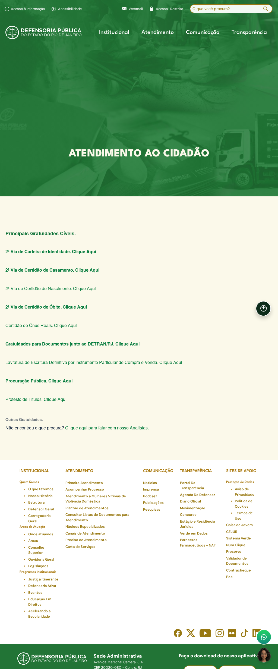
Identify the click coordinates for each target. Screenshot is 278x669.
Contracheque (238, 570)
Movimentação (192, 508)
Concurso (188, 514)
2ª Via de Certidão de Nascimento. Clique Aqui (50, 288)
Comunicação (202, 32)
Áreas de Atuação (33, 527)
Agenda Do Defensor (197, 494)
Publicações (153, 502)
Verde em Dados (194, 533)
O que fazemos (40, 489)
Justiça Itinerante (43, 579)
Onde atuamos (40, 534)
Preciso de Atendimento (86, 540)
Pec (229, 576)
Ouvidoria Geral (41, 559)
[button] (67, 9)
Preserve (233, 551)
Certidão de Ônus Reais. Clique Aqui (41, 325)
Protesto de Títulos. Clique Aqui (36, 399)
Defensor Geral (41, 509)
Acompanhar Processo (84, 489)
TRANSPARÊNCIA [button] (196, 471)
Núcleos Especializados (85, 526)
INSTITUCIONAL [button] (34, 471)
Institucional (114, 32)
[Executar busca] (265, 9)
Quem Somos (29, 482)
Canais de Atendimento (85, 533)
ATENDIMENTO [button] (79, 471)
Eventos (35, 592)
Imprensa (151, 489)
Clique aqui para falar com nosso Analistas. (107, 428)
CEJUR (231, 531)
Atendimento (157, 32)
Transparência (249, 32)
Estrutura (36, 502)
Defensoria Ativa (42, 585)
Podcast (150, 496)
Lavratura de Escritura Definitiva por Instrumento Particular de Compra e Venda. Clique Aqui (93, 362)
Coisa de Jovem (239, 525)
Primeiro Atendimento (84, 482)
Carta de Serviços (80, 546)
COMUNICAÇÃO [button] (158, 471)
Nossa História (40, 496)
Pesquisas (151, 509)
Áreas (33, 540)
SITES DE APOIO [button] (241, 471)
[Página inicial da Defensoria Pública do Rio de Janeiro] (43, 32)
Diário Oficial (190, 501)
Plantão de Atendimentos (87, 508)
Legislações (38, 566)
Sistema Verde (238, 538)
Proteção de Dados (240, 482)
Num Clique (235, 545)
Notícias (150, 482)
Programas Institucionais (38, 572)
